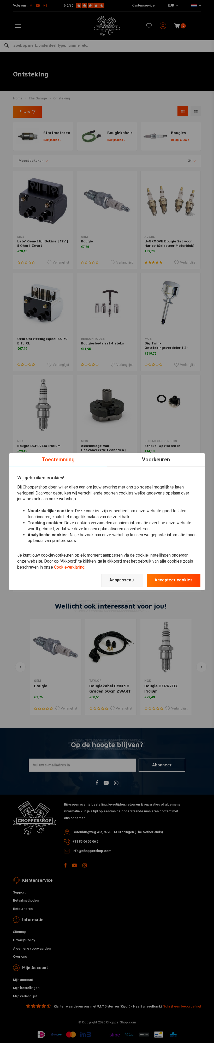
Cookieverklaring (69, 567)
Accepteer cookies (173, 579)
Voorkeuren (156, 459)
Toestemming (58, 459)
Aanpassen (120, 579)
